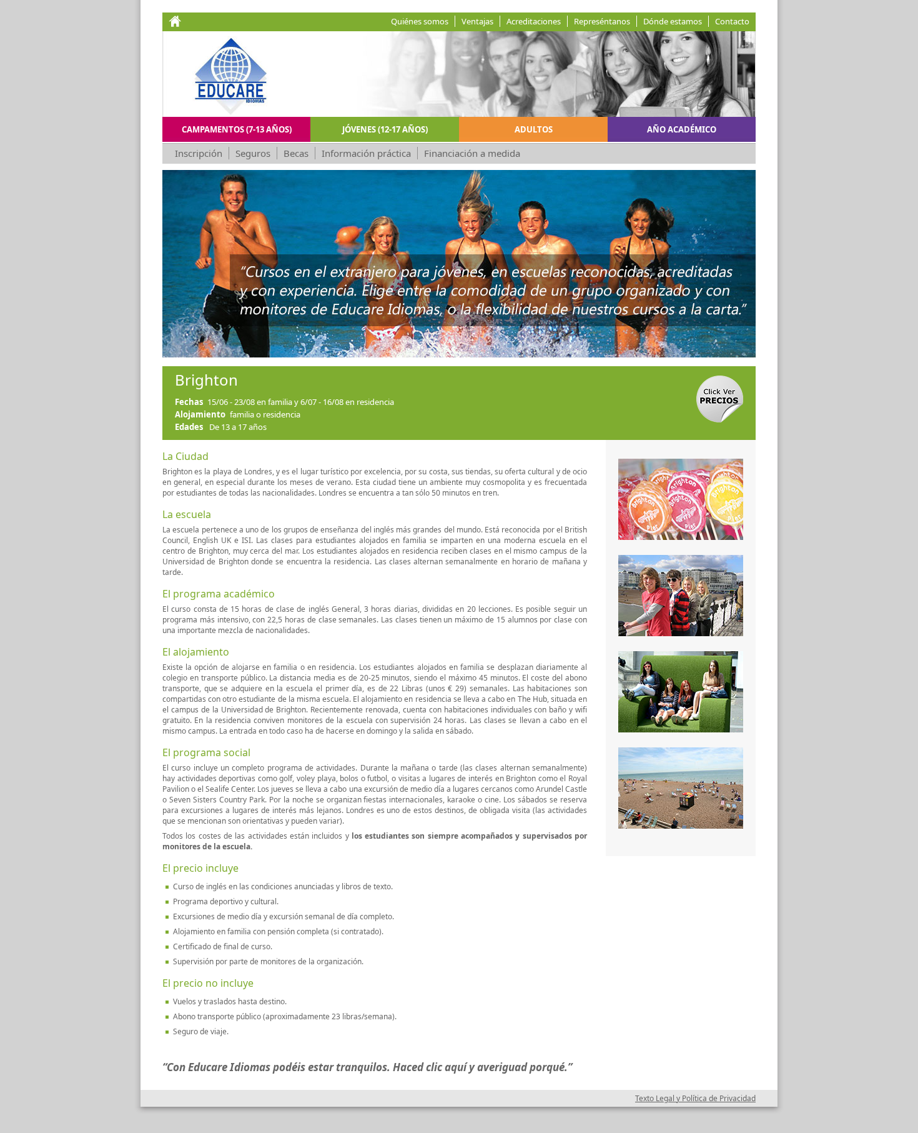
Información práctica (366, 153)
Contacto (732, 21)
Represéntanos (602, 21)
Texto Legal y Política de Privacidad (695, 1098)
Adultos (534, 129)
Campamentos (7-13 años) (237, 129)
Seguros (252, 153)
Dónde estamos (672, 21)
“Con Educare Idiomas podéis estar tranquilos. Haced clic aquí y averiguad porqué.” (367, 1067)
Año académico (681, 129)
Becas (296, 153)
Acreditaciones (533, 21)
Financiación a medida (472, 153)
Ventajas (477, 21)
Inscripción (198, 153)
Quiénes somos (419, 21)
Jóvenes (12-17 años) (385, 129)
